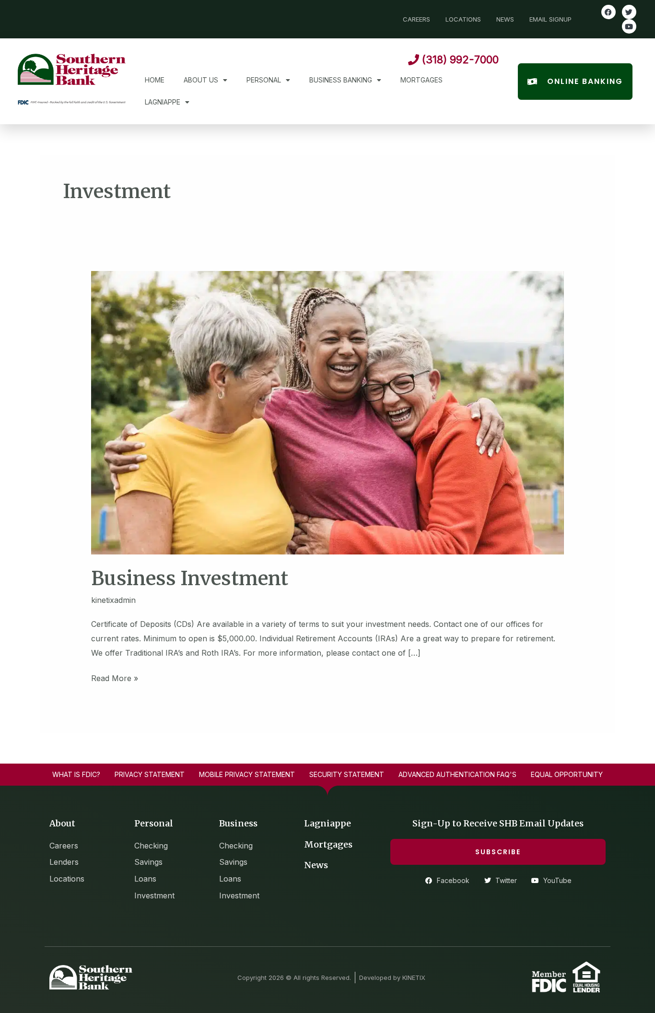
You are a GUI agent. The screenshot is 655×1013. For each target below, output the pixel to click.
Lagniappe (162, 102)
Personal (263, 80)
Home (154, 80)
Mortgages (421, 80)
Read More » (114, 677)
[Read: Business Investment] (327, 412)
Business (238, 823)
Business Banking (340, 80)
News (316, 865)
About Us (201, 80)
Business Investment (189, 578)
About (62, 823)
